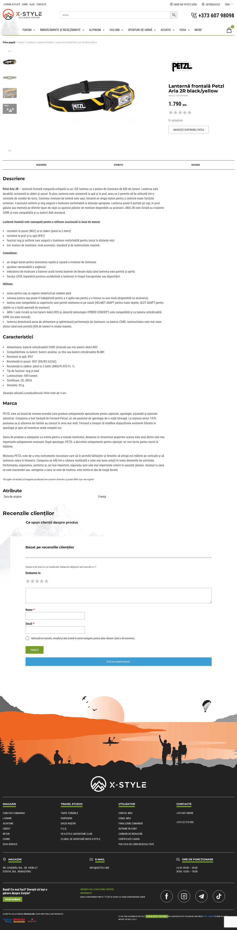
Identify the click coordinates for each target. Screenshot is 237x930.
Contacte (41, 4)
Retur (6, 833)
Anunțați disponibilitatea (188, 129)
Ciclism (114, 30)
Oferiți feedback (12, 899)
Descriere (41, 165)
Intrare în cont (127, 828)
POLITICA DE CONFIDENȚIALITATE (136, 844)
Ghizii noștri (68, 823)
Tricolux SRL (29, 914)
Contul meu (125, 813)
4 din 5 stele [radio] (41, 581)
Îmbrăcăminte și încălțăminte (60, 30)
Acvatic (166, 30)
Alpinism (95, 30)
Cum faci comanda (14, 813)
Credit (6, 828)
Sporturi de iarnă (140, 30)
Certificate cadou (129, 839)
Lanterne (30, 42)
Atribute (118, 165)
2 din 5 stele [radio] (32, 581)
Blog (32, 4)
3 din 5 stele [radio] (37, 581)
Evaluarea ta (33, 573)
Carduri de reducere (130, 833)
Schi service (10, 844)
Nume (30, 610)
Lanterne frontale (45, 42)
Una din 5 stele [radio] (28, 581)
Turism (26, 30)
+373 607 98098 (184, 813)
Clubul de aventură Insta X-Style (80, 839)
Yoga (182, 30)
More (198, 30)
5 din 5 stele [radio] (46, 581)
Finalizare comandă (130, 823)
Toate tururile (69, 813)
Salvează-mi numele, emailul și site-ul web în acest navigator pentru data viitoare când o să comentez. (83, 638)
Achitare (8, 823)
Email (30, 623)
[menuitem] (10, 62)
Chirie (25, 4)
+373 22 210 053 (185, 822)
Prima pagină (9, 42)
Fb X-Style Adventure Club (76, 833)
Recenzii (195, 165)
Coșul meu (124, 818)
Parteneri (66, 818)
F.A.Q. (64, 828)
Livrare (7, 818)
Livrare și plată (12, 4)
